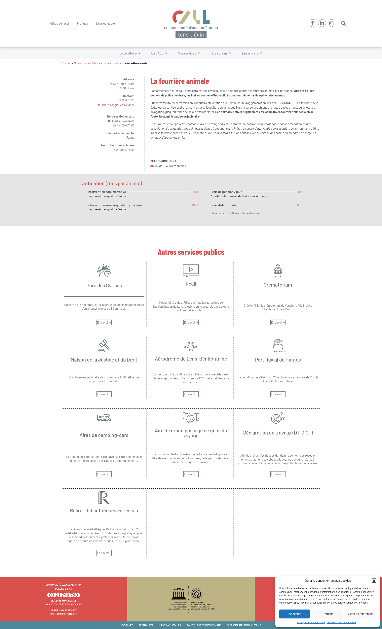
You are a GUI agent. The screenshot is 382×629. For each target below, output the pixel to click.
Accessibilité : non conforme (244, 625)
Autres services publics (106, 63)
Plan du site (146, 625)
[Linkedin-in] (322, 23)
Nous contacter (106, 23)
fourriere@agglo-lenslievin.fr (116, 105)
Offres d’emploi (59, 23)
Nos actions (81, 63)
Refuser (328, 613)
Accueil (66, 63)
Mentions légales (170, 625)
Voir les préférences (360, 613)
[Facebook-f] (312, 23)
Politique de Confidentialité (311, 622)
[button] (374, 581)
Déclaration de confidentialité (341, 622)
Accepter (295, 613)
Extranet (127, 625)
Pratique (82, 23)
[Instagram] (331, 23)
